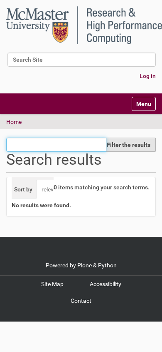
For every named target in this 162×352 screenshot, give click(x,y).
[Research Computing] (84, 25)
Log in (148, 76)
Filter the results (128, 144)
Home (14, 121)
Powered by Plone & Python (81, 265)
